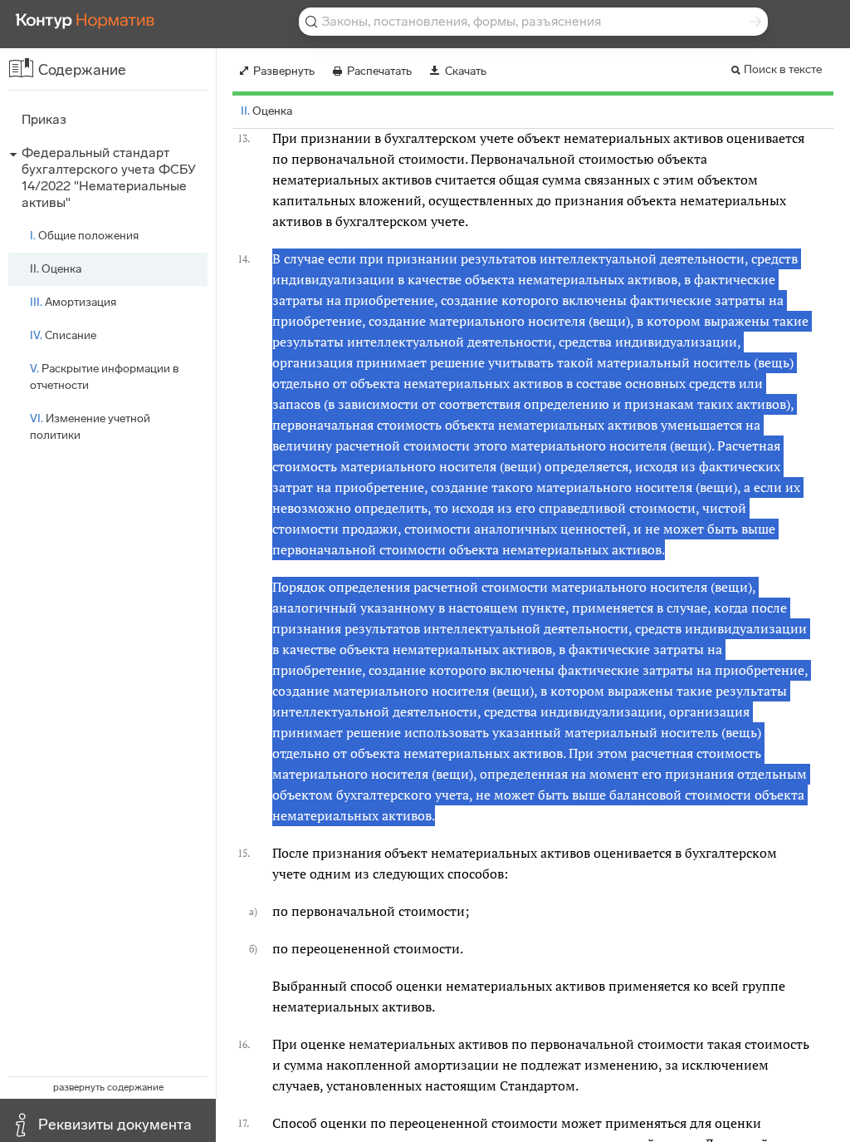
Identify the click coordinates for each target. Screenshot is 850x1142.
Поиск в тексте (783, 69)
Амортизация (73, 302)
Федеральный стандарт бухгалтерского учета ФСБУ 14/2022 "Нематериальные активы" (109, 177)
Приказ (44, 119)
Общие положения (84, 236)
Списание (63, 335)
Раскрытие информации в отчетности (104, 377)
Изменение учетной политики (90, 426)
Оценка (55, 269)
